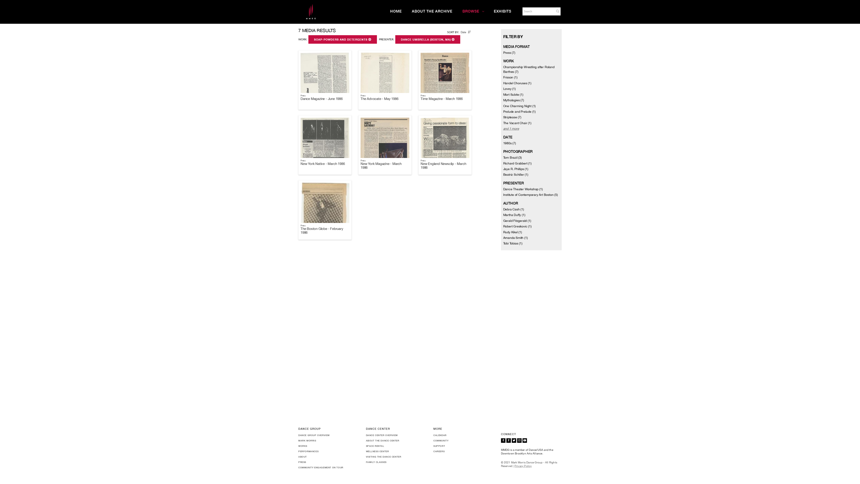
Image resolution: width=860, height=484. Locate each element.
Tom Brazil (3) (512, 157)
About (302, 456)
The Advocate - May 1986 (379, 99)
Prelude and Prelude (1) (519, 111)
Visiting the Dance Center (383, 456)
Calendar (440, 435)
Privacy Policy (523, 466)
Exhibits (502, 11)
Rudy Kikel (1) (512, 232)
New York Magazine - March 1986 (381, 165)
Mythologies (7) (513, 100)
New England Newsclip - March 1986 (443, 165)
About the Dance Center (382, 440)
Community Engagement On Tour (320, 467)
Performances (308, 451)
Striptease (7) (512, 117)
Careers (439, 451)
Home (396, 11)
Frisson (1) (510, 77)
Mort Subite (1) (513, 94)
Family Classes (376, 462)
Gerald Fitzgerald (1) (517, 221)
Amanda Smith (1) (515, 238)
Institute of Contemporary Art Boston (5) (530, 195)
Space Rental (375, 446)
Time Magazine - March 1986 (442, 99)
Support (439, 446)
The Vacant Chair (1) (517, 123)
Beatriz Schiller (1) (515, 174)
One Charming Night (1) (519, 106)
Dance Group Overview (314, 435)
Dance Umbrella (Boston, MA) (426, 39)
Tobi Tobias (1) (512, 243)
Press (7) (509, 52)
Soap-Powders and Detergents (341, 39)
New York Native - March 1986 (323, 164)
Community (440, 440)
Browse (470, 11)
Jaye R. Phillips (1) (515, 169)
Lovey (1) (509, 89)
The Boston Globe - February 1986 (322, 230)
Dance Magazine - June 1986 (322, 99)
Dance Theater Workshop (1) (523, 189)
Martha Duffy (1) (514, 215)
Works (302, 446)
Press (302, 462)
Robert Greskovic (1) (517, 226)
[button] (557, 11)
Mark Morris (307, 440)
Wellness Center (377, 451)
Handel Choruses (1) (517, 83)
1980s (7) (509, 143)
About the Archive (432, 11)
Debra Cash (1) (513, 209)
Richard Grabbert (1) (517, 163)
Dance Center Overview (382, 435)
